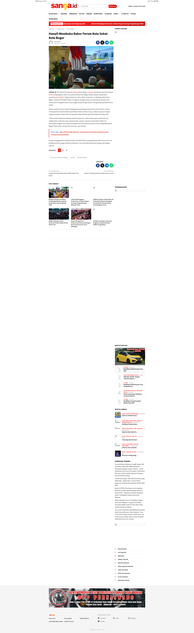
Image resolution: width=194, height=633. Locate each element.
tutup (45, 1)
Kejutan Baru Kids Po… (130, 432)
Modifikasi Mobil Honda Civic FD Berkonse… (133, 385)
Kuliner (134, 452)
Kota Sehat (60, 97)
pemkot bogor (123, 559)
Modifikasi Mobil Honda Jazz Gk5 (133, 370)
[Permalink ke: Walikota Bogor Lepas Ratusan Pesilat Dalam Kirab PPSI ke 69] (59, 214)
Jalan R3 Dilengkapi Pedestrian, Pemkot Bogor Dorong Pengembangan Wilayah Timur (101, 24)
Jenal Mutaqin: (123, 570)
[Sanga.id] (64, 6)
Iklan (125, 375)
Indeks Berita (84, 618)
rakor (51, 95)
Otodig (126, 367)
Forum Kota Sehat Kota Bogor (59, 157)
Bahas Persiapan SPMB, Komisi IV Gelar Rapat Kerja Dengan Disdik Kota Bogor (129, 505)
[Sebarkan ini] (98, 43)
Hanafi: (73, 157)
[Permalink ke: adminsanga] (51, 42)
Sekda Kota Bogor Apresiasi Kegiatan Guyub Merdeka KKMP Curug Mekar (102, 223)
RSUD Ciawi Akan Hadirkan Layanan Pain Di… (133, 395)
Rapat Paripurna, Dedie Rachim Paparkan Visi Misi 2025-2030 (130, 483)
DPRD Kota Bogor (124, 573)
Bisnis (124, 414)
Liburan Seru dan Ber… (130, 447)
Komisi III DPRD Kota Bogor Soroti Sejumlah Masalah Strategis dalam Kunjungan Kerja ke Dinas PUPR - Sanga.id (128, 490)
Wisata (136, 375)
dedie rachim (122, 549)
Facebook (102, 618)
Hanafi (90, 92)
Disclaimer (68, 618)
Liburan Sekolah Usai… (130, 415)
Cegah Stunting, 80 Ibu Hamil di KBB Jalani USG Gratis (63, 173)
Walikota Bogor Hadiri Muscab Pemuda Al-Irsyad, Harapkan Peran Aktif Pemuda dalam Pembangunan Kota (103, 202)
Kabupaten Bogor (127, 422)
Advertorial (125, 420)
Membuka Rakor (82, 157)
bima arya (121, 556)
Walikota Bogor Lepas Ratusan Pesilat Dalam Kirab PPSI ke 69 (58, 223)
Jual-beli (134, 436)
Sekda (76, 92)
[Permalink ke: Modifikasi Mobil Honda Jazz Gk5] (130, 356)
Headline (133, 390)
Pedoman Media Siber (56, 621)
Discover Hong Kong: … (130, 455)
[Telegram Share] (107, 43)
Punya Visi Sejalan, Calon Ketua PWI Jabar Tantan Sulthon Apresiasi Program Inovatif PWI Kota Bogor (130, 473)
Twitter (117, 618)
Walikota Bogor (123, 563)
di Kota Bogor (123, 577)
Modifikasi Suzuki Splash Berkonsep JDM (132, 402)
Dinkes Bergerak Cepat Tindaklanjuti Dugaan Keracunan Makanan (129, 495)
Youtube (102, 621)
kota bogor (122, 552)
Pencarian (113, 6)
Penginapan (130, 375)
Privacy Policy (69, 621)
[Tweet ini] (102, 43)
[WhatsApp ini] (111, 43)
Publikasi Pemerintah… (130, 424)
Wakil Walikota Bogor (125, 566)
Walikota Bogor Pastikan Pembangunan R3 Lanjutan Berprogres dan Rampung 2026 (57, 202)
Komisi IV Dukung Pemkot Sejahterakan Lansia (98, 172)
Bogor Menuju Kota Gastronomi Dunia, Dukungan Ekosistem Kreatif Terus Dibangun (81, 223)
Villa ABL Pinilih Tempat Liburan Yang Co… (132, 378)
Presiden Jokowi (123, 580)
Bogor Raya (127, 390)
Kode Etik (52, 618)
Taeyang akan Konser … (130, 440)
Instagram (133, 618)
